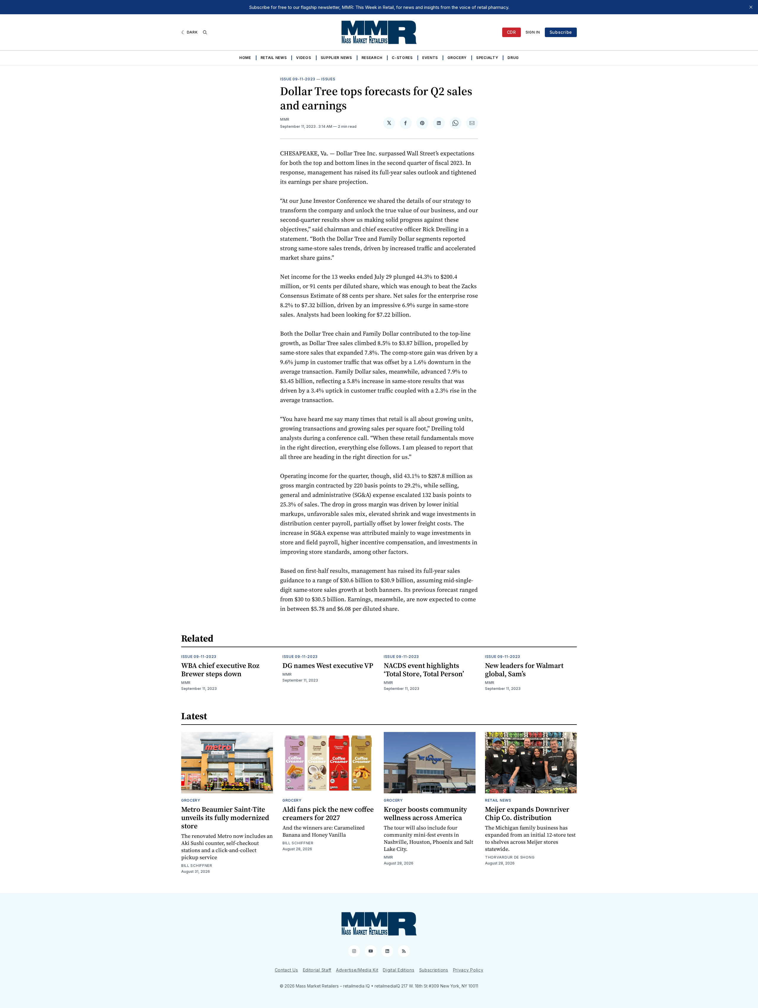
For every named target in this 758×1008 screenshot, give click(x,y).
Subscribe (561, 32)
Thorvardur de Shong (509, 857)
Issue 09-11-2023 (297, 79)
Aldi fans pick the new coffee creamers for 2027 (328, 813)
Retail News (274, 57)
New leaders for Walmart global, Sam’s (524, 670)
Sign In (533, 32)
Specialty (487, 57)
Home (245, 57)
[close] (751, 7)
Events (430, 57)
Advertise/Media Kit (357, 969)
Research (372, 57)
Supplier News (336, 57)
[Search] (205, 32)
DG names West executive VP (327, 665)
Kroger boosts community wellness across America (425, 813)
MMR (285, 119)
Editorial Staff (317, 969)
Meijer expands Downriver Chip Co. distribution (527, 813)
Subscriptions (433, 969)
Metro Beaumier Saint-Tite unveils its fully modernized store (225, 817)
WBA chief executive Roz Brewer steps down (220, 670)
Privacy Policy (468, 969)
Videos (303, 57)
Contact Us (286, 969)
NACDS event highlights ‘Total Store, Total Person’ (424, 670)
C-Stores (402, 57)
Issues (328, 79)
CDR (511, 32)
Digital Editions (398, 969)
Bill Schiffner (196, 865)
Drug (513, 57)
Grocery (457, 57)
